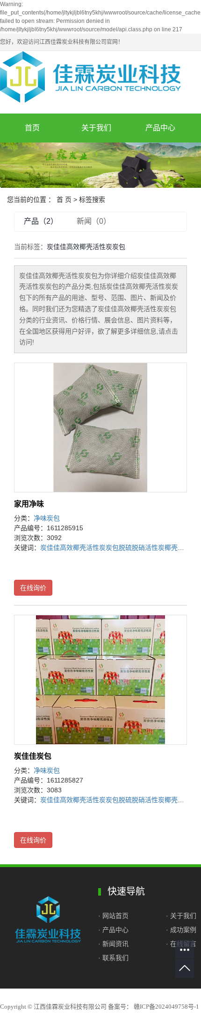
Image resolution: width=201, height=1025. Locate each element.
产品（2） (41, 221)
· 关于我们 (181, 915)
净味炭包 (47, 518)
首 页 (64, 199)
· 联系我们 (113, 957)
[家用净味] (100, 427)
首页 (32, 128)
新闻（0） (94, 221)
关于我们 (96, 128)
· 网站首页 (114, 915)
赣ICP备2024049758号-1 (166, 1006)
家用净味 (29, 504)
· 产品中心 (113, 929)
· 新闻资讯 (113, 943)
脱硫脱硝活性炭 (142, 547)
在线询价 (33, 587)
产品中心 (160, 128)
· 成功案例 (181, 929)
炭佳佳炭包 (32, 756)
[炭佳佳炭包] (100, 680)
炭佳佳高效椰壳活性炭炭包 (79, 547)
